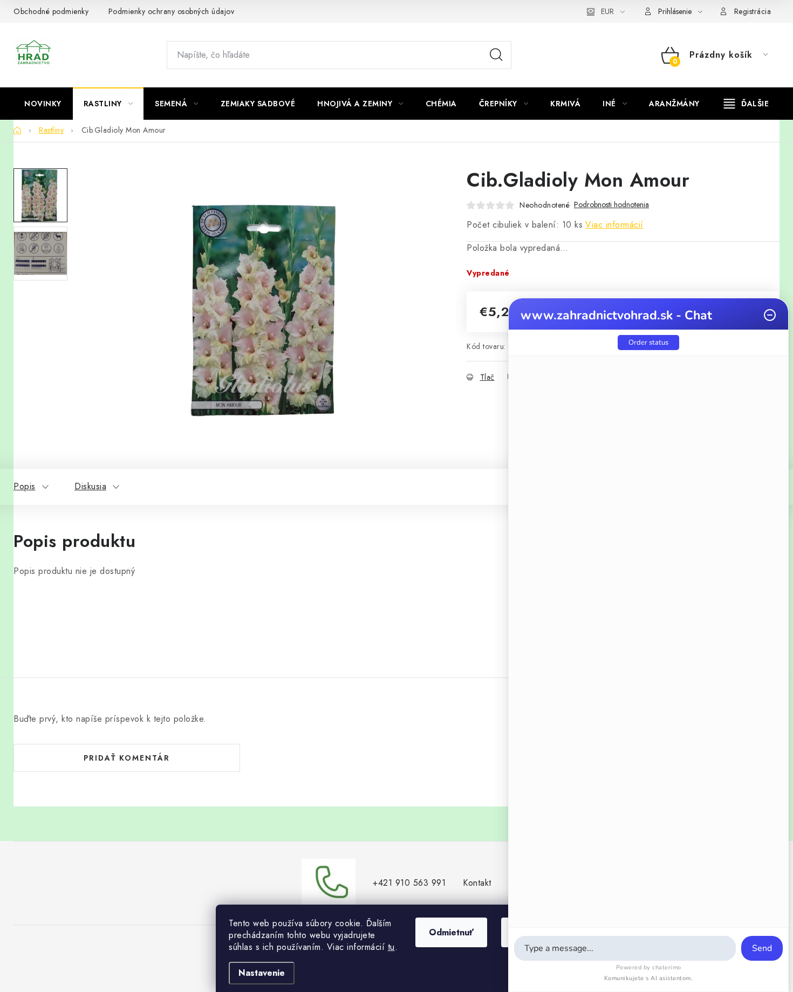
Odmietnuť (451, 932)
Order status (648, 342)
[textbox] (625, 948)
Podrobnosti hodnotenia (611, 204)
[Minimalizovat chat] (770, 315)
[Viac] (746, 103)
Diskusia (90, 486)
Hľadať (496, 55)
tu (391, 947)
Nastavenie (261, 973)
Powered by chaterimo (648, 967)
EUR (607, 11)
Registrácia (752, 11)
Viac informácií (614, 224)
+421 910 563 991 (409, 883)
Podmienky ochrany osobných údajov (171, 11)
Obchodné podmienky (50, 11)
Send (762, 948)
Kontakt (477, 883)
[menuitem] (42, 103)
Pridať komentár (127, 757)
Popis (24, 486)
